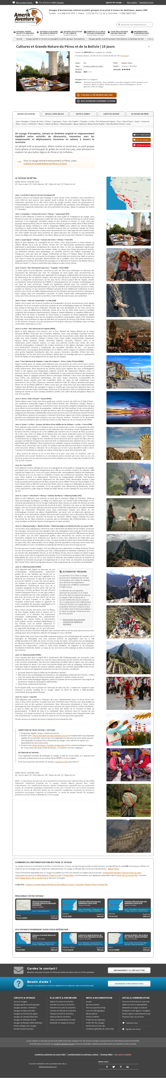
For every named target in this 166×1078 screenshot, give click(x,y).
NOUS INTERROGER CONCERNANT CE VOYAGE (98, 101)
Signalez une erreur (133, 1029)
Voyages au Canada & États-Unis (26, 1017)
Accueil (19, 39)
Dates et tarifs (56, 875)
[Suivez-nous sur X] (113, 1067)
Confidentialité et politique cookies (83, 1054)
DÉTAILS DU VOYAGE (26, 114)
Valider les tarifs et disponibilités (134, 1005)
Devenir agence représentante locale (136, 1014)
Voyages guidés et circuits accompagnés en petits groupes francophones (55, 39)
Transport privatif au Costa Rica (62, 1014)
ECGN (70, 916)
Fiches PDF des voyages (95, 1023)
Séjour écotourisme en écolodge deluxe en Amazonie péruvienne (44, 903)
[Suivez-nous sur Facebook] (107, 1067)
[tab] (26, 113)
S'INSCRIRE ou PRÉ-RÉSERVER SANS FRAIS (97, 95)
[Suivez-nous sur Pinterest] (121, 1067)
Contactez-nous (61, 762)
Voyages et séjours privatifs (24, 1011)
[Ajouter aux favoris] (149, 47)
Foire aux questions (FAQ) (95, 1008)
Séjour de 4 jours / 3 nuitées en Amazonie (48, 745)
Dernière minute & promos (24, 1029)
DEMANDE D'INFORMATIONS (129, 983)
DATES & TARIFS (83, 114)
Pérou (130, 63)
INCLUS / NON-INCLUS (54, 114)
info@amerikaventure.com (48, 1067)
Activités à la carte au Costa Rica (62, 1005)
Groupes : (79, 79)
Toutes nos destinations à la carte (62, 1020)
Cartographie (68, 875)
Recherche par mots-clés (95, 1026)
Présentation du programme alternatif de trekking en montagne (74, 621)
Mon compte (132, 2)
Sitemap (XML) (106, 1054)
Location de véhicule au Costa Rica (63, 1011)
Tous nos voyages (20, 1001)
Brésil (110, 947)
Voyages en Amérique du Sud (25, 1020)
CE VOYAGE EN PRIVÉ (139, 114)
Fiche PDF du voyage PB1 (127, 875)
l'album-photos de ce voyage (31, 878)
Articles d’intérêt (92, 1017)
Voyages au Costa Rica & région (26, 1014)
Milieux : (78, 82)
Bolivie (124, 63)
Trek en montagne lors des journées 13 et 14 (50, 735)
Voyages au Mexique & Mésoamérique (28, 1023)
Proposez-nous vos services (133, 1017)
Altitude (117, 69)
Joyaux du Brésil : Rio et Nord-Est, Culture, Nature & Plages (136, 936)
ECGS (116, 916)
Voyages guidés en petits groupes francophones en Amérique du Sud (116, 39)
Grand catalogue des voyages (25, 1026)
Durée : (116, 66)
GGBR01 (116, 950)
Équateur (65, 914)
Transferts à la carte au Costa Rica (63, 1008)
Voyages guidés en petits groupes (27, 1005)
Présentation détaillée (112, 873)
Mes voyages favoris (24, 2)
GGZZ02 (70, 950)
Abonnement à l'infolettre (129, 970)
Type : (77, 66)
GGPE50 (24, 918)
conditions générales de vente (64, 1044)
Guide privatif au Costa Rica (60, 1017)
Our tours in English (123, 1054)
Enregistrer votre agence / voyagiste (136, 1011)
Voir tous (124, 56)
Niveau (78, 72)
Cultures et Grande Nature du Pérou (44, 936)
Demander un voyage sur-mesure (62, 1023)
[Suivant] (66, 71)
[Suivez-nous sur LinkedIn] (128, 1067)
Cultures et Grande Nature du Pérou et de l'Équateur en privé (90, 936)
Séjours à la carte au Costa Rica (62, 1001)
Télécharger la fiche (143, 145)
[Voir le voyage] (23, 905)
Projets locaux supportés (95, 1020)
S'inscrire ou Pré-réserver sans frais (136, 1001)
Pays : (116, 63)
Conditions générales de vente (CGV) (100, 1029)
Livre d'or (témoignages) (95, 1011)
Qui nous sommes (93, 1005)
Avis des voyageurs (143, 140)
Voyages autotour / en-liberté (25, 1008)
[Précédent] (20, 71)
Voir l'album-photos (143, 135)
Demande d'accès (146, 2)
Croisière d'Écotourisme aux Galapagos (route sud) (136, 902)
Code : (78, 63)
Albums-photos (91, 1014)
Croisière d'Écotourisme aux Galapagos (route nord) (89, 902)
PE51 (23, 950)
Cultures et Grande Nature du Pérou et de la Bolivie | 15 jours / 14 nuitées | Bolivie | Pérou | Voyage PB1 (67, 884)
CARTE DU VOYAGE (111, 114)
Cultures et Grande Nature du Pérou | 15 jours (45, 163)
